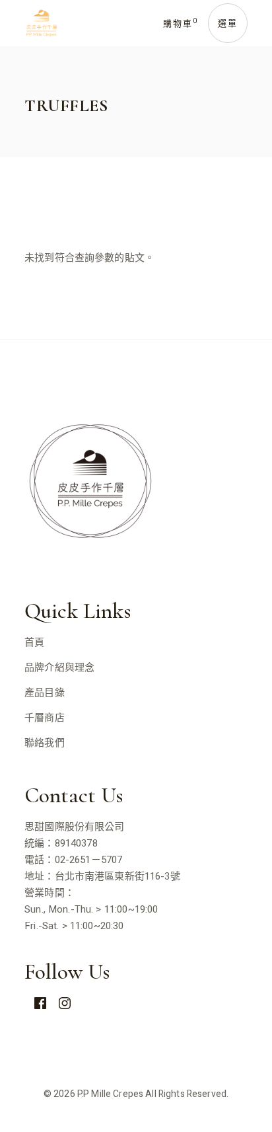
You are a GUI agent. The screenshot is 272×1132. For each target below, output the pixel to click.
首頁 (34, 642)
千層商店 (44, 717)
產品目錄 (44, 692)
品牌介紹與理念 (59, 667)
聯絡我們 (44, 743)
